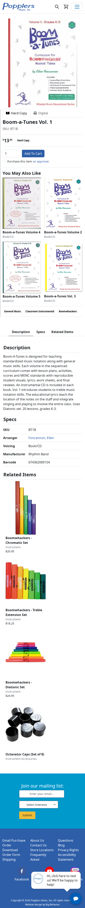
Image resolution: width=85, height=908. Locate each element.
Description (21, 332)
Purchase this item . (28, 161)
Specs (40, 332)
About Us (37, 840)
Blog (61, 845)
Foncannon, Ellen (41, 438)
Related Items (62, 332)
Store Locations (42, 850)
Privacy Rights (68, 850)
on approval (41, 161)
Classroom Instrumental (40, 311)
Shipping (9, 859)
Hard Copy (18, 113)
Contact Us (38, 845)
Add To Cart (33, 153)
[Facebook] (21, 871)
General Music (12, 311)
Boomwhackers (68, 311)
